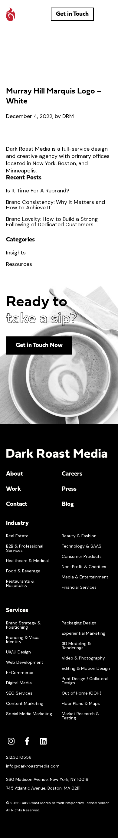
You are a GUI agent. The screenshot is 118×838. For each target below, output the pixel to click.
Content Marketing (24, 703)
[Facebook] (27, 741)
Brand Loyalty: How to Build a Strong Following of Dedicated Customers (52, 221)
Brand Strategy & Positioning (23, 625)
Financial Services (79, 587)
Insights (16, 252)
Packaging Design (79, 623)
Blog (68, 504)
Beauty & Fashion (79, 535)
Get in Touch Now (39, 345)
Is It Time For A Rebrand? (37, 190)
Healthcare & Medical (27, 560)
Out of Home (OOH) (81, 693)
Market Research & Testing (80, 716)
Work (13, 489)
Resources (19, 264)
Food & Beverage (23, 571)
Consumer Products (82, 556)
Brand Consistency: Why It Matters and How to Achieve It (55, 204)
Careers (72, 474)
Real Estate (17, 535)
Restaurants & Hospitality (20, 583)
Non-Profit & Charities (84, 566)
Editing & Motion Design (86, 668)
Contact (16, 504)
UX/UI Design (18, 652)
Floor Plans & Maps (81, 703)
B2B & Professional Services (24, 548)
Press (69, 489)
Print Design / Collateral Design (85, 681)
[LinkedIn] (43, 741)
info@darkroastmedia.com (33, 766)
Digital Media (19, 683)
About (14, 474)
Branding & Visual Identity (23, 639)
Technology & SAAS (81, 546)
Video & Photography (83, 658)
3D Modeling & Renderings (76, 645)
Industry (17, 523)
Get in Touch (72, 14)
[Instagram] (11, 741)
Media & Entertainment (85, 577)
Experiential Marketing (83, 633)
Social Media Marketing (29, 713)
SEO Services (19, 693)
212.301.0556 (18, 757)
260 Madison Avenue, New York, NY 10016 (47, 779)
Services (17, 610)
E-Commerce (19, 672)
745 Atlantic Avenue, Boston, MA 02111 (43, 788)
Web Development (24, 662)
